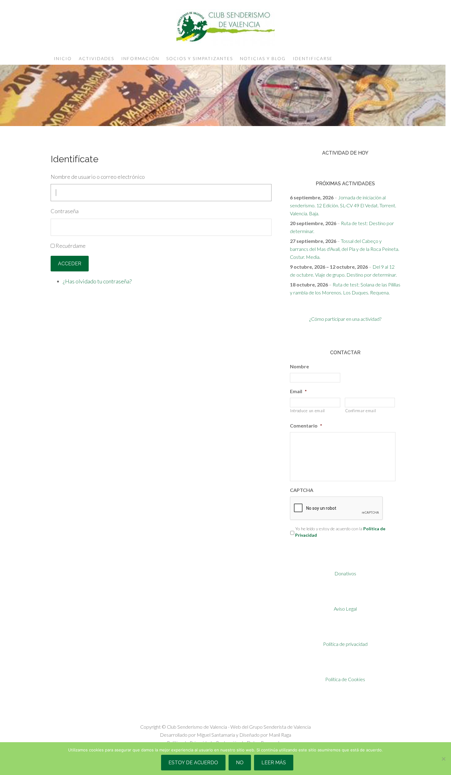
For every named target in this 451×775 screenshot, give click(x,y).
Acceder (69, 264)
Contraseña (65, 211)
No (240, 762)
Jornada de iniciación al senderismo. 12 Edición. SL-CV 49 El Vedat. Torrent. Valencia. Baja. (343, 205)
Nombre (299, 366)
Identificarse (313, 58)
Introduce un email (307, 410)
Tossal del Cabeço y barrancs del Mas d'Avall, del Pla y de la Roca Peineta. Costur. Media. (344, 249)
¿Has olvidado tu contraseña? (97, 281)
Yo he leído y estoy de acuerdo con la (340, 532)
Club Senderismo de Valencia (225, 27)
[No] (443, 759)
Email (298, 391)
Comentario (306, 425)
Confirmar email (360, 410)
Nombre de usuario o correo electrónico (98, 176)
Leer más (273, 762)
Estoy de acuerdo (193, 762)
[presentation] (336, 508)
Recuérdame (71, 245)
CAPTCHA (301, 490)
